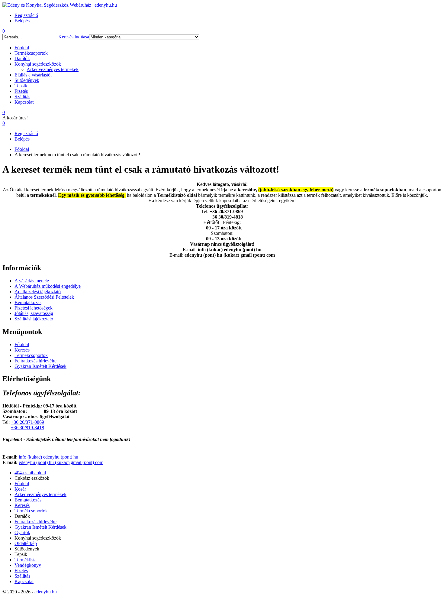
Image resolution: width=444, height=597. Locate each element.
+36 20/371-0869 (27, 422)
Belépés (22, 138)
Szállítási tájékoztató (33, 318)
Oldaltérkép (25, 543)
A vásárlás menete (31, 280)
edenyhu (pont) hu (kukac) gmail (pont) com (61, 462)
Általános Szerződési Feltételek (44, 297)
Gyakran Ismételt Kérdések (40, 366)
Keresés (22, 349)
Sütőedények (26, 80)
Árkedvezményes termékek (53, 69)
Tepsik (20, 85)
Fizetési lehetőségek (33, 307)
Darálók (22, 58)
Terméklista (25, 559)
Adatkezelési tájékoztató (37, 291)
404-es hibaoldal (30, 472)
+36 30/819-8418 (27, 427)
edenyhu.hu (45, 591)
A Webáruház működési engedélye (47, 286)
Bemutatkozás (27, 302)
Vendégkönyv (27, 565)
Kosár (20, 489)
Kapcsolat (24, 102)
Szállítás (22, 96)
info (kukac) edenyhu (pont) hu (48, 456)
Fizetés (21, 91)
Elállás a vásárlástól (33, 74)
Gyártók (22, 532)
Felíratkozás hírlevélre (35, 360)
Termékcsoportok (31, 53)
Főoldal (21, 47)
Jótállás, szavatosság (33, 313)
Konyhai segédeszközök (37, 64)
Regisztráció (26, 133)
